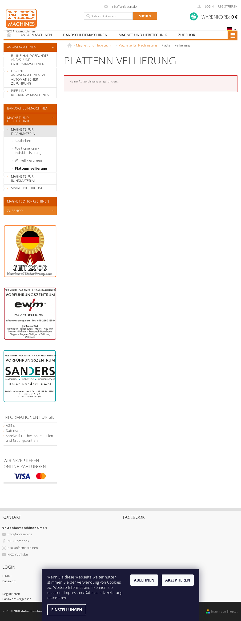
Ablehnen (144, 580)
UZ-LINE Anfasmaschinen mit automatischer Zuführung (29, 77)
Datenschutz (15, 430)
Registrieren (227, 6)
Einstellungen (66, 609)
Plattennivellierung (31, 168)
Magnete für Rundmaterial (23, 178)
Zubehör (186, 34)
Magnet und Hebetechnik (143, 34)
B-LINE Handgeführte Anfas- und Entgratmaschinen (29, 59)
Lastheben (23, 140)
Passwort (9, 581)
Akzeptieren (177, 580)
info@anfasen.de (20, 534)
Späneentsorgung (27, 188)
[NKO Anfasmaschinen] (42, 21)
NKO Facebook (18, 541)
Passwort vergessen (17, 599)
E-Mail (6, 576)
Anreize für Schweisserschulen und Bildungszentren (29, 438)
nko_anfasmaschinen (23, 548)
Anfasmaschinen (36, 34)
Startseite (9, 35)
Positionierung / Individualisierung (28, 150)
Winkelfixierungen (28, 160)
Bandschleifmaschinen (85, 34)
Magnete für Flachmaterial (23, 131)
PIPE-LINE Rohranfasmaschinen (30, 92)
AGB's (10, 425)
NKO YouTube (18, 554)
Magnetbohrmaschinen (28, 201)
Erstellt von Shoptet (224, 611)
